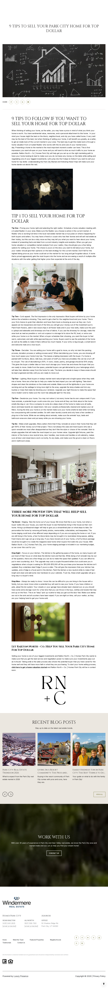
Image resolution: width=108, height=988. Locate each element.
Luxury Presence (21, 976)
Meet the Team (18, 940)
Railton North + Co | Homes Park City (27, 544)
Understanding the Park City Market (42, 162)
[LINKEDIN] (88, 937)
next (10, 794)
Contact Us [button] (54, 853)
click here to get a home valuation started (29, 667)
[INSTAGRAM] (82, 937)
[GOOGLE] (82, 943)
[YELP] (76, 943)
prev (5, 794)
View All (99, 794)
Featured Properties (37, 940)
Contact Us (21, 943)
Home (5, 940)
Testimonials (7, 943)
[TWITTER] (93, 937)
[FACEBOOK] (76, 937)
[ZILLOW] (99, 937)
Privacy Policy (99, 976)
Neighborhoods (55, 940)
